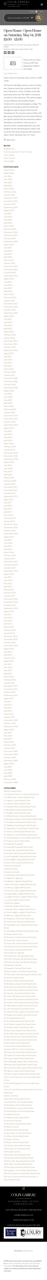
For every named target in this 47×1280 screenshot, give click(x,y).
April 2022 (8, 328)
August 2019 (9, 428)
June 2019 (8, 434)
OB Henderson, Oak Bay (14, 952)
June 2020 (8, 397)
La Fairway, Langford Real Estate (17, 887)
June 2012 (8, 667)
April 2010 (8, 739)
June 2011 (8, 704)
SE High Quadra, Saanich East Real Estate (21, 1005)
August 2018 (9, 462)
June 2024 (8, 251)
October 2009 (10, 757)
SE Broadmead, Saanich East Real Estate (20, 987)
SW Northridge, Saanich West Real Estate (21, 1061)
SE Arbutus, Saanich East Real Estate (19, 980)
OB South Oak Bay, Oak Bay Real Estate (20, 962)
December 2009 (11, 751)
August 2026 (9, 173)
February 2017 (10, 518)
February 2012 (10, 679)
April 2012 (8, 673)
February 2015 (10, 592)
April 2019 (8, 440)
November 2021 (11, 344)
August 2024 (9, 244)
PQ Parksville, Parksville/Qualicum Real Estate (23, 974)
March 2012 (9, 676)
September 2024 (11, 241)
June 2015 (8, 580)
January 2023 (9, 300)
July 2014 (8, 614)
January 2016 (9, 558)
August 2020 (9, 390)
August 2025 (9, 210)
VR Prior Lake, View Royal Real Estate (19, 1161)
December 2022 (11, 303)
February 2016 (10, 555)
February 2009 (10, 779)
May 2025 (8, 219)
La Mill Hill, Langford (12, 903)
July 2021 (8, 356)
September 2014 (11, 608)
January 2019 (9, 449)
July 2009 (8, 767)
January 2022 (9, 338)
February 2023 (10, 297)
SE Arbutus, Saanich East (14, 977)
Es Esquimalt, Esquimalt (13, 844)
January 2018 (9, 484)
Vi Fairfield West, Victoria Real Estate (19, 1111)
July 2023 (8, 282)
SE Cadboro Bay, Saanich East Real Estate (21, 990)
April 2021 (8, 366)
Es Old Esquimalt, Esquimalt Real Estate (20, 856)
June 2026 (8, 179)
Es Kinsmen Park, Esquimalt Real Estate (20, 853)
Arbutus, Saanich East (12, 791)
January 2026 (9, 195)
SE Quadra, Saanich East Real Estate (19, 1027)
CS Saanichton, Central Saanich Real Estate (21, 828)
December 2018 (11, 453)
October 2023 (10, 272)
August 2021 (9, 353)
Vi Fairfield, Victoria (12, 1114)
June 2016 (8, 543)
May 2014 (8, 620)
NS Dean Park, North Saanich (16, 940)
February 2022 (10, 334)
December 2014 (11, 599)
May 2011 (8, 707)
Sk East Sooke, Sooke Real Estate (17, 1046)
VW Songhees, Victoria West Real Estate (20, 1170)
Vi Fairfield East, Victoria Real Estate (19, 1108)
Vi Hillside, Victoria (11, 1127)
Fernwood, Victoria (11, 872)
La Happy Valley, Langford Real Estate (19, 893)
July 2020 (8, 394)
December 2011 (11, 686)
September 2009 (11, 760)
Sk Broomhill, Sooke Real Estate (17, 1043)
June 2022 (8, 322)
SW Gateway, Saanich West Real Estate (20, 1052)
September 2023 (11, 275)
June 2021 (8, 359)
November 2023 (11, 269)
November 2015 (11, 564)
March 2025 (9, 226)
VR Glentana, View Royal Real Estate (19, 1158)
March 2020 (9, 406)
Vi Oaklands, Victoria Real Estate (17, 1145)
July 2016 (8, 540)
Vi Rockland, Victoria (12, 1151)
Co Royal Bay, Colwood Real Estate (18, 810)
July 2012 (8, 664)
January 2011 (9, 717)
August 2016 (9, 537)
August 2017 (9, 499)
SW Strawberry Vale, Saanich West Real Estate (23, 1068)
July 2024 (8, 247)
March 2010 (9, 742)
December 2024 (11, 232)
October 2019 (10, 422)
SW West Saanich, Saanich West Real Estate (22, 1074)
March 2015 (9, 589)
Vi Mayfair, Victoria (11, 1139)
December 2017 (11, 487)
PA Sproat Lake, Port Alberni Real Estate (20, 971)
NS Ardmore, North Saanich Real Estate (20, 937)
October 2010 (10, 723)
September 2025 (11, 207)
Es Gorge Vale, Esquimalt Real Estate (19, 850)
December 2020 (11, 378)
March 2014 (9, 627)
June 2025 (8, 216)
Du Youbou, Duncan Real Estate (17, 841)
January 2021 (9, 375)
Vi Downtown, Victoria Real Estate (18, 1105)
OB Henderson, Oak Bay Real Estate (19, 956)
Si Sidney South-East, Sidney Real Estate (20, 1040)
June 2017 (8, 505)
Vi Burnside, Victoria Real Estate (17, 1099)
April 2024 (8, 257)
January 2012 (9, 683)
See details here (10, 73)
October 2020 (10, 384)
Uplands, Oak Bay (11, 1095)
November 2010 (11, 720)
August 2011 (9, 698)
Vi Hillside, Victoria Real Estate (16, 1130)
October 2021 (10, 347)
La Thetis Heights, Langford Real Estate (20, 912)
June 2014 (8, 617)
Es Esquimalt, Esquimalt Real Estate (18, 847)
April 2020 (8, 403)
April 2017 (8, 512)
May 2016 (8, 546)
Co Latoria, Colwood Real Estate (17, 803)
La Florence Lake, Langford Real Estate (20, 890)
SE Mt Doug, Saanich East (14, 1018)
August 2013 (9, 648)
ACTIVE (32, 11)
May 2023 (8, 288)
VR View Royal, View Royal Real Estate (19, 1167)
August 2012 (9, 661)
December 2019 (11, 415)
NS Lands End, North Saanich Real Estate (21, 946)
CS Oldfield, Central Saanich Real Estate (20, 825)
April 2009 (8, 776)
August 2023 (9, 278)
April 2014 (8, 624)
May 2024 (8, 254)
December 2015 (11, 561)
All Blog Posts (9, 149)
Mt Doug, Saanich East (13, 934)
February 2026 (10, 192)
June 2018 (8, 468)
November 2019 (11, 418)
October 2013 (10, 642)
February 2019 (10, 446)
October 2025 (10, 204)
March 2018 (9, 477)
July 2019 (8, 431)
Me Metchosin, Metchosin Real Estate (19, 921)
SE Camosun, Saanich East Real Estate (19, 993)
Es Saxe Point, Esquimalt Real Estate (19, 862)
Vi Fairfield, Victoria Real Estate (16, 1117)
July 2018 (8, 465)
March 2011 (9, 714)
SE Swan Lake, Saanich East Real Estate (20, 1030)
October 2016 (10, 530)
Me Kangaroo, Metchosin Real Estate (19, 918)
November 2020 (11, 381)
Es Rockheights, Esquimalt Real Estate (19, 859)
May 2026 (8, 182)
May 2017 (8, 509)
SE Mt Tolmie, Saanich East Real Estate (20, 1024)
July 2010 (8, 732)
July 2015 (8, 577)
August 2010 (9, 729)
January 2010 (9, 748)
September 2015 (11, 571)
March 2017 (9, 515)
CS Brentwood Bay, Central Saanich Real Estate (23, 819)
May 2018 (8, 471)
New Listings (9, 155)
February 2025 (10, 229)
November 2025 (11, 201)
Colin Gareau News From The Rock (18, 152)
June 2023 (8, 285)
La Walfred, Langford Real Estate (17, 915)
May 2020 (8, 400)
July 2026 (8, 176)
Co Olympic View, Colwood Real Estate (20, 806)
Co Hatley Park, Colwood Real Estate (19, 797)
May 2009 (8, 773)
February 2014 (10, 630)
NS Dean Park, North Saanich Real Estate (21, 943)
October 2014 (10, 605)
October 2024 (10, 238)
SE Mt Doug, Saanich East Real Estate (19, 1021)
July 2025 (8, 213)
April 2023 (8, 291)
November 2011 (11, 689)
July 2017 (8, 502)
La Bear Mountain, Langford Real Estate (20, 884)
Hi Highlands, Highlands (13, 878)
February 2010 (10, 745)
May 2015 (8, 583)
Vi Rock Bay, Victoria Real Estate (21, 49)
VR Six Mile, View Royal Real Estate (18, 1164)
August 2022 (9, 316)
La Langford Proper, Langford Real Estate (21, 897)
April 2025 (8, 223)
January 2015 (9, 596)
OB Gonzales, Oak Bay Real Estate (18, 949)
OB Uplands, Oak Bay (12, 965)
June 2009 (8, 770)
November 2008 (11, 782)
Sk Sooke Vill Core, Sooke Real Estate (19, 1049)
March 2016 (9, 552)
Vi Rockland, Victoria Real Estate (17, 1155)
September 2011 (11, 695)
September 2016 (11, 533)
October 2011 (10, 692)
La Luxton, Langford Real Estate (17, 900)
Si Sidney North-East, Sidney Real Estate (20, 1036)
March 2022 (9, 331)
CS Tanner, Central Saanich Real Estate (19, 831)
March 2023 (9, 294)
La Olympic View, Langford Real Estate (19, 909)
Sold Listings (9, 161)
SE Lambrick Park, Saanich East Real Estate (21, 1012)
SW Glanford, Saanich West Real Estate (20, 1055)
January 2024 (9, 263)
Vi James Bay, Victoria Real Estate (18, 1133)
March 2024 (9, 260)
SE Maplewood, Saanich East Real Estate (20, 1015)
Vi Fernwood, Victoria (12, 1120)
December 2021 (11, 341)
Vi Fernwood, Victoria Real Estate (17, 1123)
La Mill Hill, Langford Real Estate (17, 906)
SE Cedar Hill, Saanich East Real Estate (20, 996)
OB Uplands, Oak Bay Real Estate (17, 968)
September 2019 (11, 425)
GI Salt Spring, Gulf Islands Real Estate (19, 875)
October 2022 (10, 310)
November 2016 (11, 527)
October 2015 (10, 568)
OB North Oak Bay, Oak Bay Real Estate (20, 959)
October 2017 (10, 493)
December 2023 (11, 266)
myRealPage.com (27, 1251)
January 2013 (9, 658)
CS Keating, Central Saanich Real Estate (20, 822)
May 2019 (8, 437)
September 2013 (11, 645)
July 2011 (8, 701)
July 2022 (8, 319)
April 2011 (8, 711)
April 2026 (8, 185)
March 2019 (9, 443)
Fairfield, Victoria (11, 869)
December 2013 (11, 636)
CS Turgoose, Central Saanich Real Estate (20, 834)
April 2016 (8, 549)
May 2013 (8, 652)
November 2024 (11, 235)
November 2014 (11, 602)
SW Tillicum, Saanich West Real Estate (19, 1071)
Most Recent (9, 170)
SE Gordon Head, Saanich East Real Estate (21, 1002)
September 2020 (11, 387)
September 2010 (11, 726)
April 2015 (8, 586)
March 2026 (9, 188)
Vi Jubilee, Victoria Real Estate (16, 1136)
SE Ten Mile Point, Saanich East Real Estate (21, 1033)
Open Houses (9, 158)
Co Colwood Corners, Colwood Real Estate (21, 794)
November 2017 (11, 490)
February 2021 (10, 372)
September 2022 (11, 313)
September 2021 (11, 350)
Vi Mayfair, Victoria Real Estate (16, 1142)
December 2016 (11, 524)
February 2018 (10, 481)
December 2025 (11, 198)
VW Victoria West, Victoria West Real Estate (22, 1173)
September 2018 (11, 459)
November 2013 (11, 639)
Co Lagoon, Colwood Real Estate (17, 800)
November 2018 (11, 456)
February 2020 (10, 409)
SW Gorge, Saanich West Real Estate (19, 1058)
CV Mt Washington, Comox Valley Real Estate (22, 837)
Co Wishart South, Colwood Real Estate (20, 816)
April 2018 (8, 474)
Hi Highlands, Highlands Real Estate (18, 881)
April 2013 (8, 655)
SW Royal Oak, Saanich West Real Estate (20, 1064)
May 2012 (8, 670)
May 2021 (8, 362)
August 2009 (9, 763)
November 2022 (11, 307)
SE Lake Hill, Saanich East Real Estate (19, 1008)
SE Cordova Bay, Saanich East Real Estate (21, 999)
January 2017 (9, 521)
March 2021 (9, 369)
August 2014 (9, 611)
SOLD (41, 11)
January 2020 (9, 412)
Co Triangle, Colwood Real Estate (17, 813)
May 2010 (8, 735)
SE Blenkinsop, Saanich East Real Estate (20, 984)
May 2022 (8, 325)
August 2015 (9, 574)
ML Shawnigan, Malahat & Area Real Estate (21, 931)
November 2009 (11, 754)
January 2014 (9, 633)
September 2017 (11, 496)
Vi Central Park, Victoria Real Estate (18, 1102)
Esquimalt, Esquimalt (12, 865)
